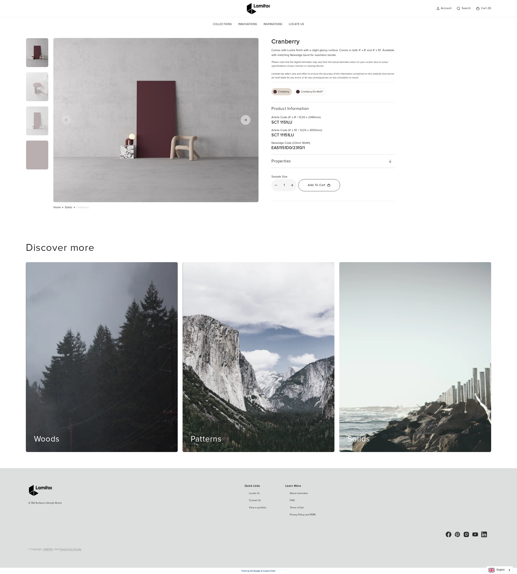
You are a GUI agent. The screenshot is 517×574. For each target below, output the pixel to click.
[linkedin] (484, 534)
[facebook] (448, 534)
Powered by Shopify (70, 549)
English (501, 570)
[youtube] (475, 534)
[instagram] (466, 534)
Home (57, 207)
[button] (443, 8)
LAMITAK (48, 549)
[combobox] (499, 570)
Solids (68, 207)
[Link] (102, 357)
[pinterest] (457, 534)
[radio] (281, 91)
